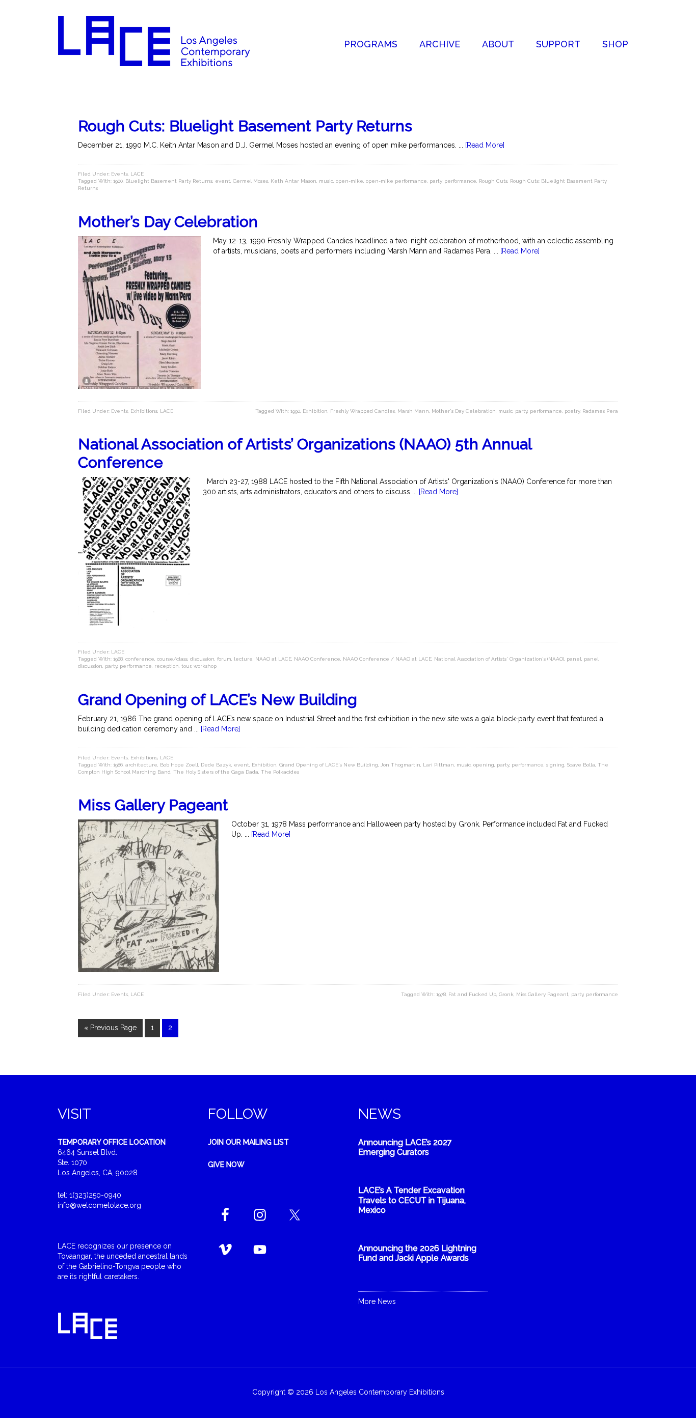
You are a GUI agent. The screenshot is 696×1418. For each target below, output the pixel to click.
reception (166, 666)
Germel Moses (250, 181)
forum (224, 659)
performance (460, 181)
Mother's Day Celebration (464, 411)
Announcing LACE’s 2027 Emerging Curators (405, 1147)
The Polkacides (280, 772)
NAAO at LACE (273, 659)
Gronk (506, 994)
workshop (205, 666)
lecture (243, 659)
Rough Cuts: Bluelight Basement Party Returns (245, 126)
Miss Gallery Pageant (153, 805)
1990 (295, 411)
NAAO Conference (317, 659)
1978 (441, 994)
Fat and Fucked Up (472, 994)
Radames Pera (600, 411)
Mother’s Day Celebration (168, 222)
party (436, 181)
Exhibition (315, 411)
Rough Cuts (493, 181)
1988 (118, 659)
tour (186, 666)
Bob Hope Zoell (179, 765)
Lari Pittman (438, 765)
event (222, 181)
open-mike (349, 181)
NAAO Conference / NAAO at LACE (387, 659)
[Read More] (484, 145)
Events (119, 174)
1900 (118, 181)
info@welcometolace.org (99, 1205)
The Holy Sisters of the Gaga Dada (215, 772)
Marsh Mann (413, 411)
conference (139, 659)
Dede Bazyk (216, 765)
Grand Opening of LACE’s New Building (217, 699)
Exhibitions (143, 411)
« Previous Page (110, 1028)
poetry (572, 411)
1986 (118, 765)
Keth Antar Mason (293, 181)
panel (574, 659)
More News (377, 1301)
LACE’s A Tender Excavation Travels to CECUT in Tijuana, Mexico (412, 1199)
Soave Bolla (581, 765)
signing (555, 765)
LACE (137, 174)
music (326, 181)
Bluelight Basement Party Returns (168, 181)
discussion (202, 659)
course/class (172, 659)
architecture (141, 765)
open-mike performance (396, 181)
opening (483, 765)
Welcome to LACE (165, 40)
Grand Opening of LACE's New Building (328, 765)
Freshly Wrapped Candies (362, 411)
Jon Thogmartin (400, 765)
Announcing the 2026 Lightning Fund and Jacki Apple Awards (417, 1253)
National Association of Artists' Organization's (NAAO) (499, 659)
